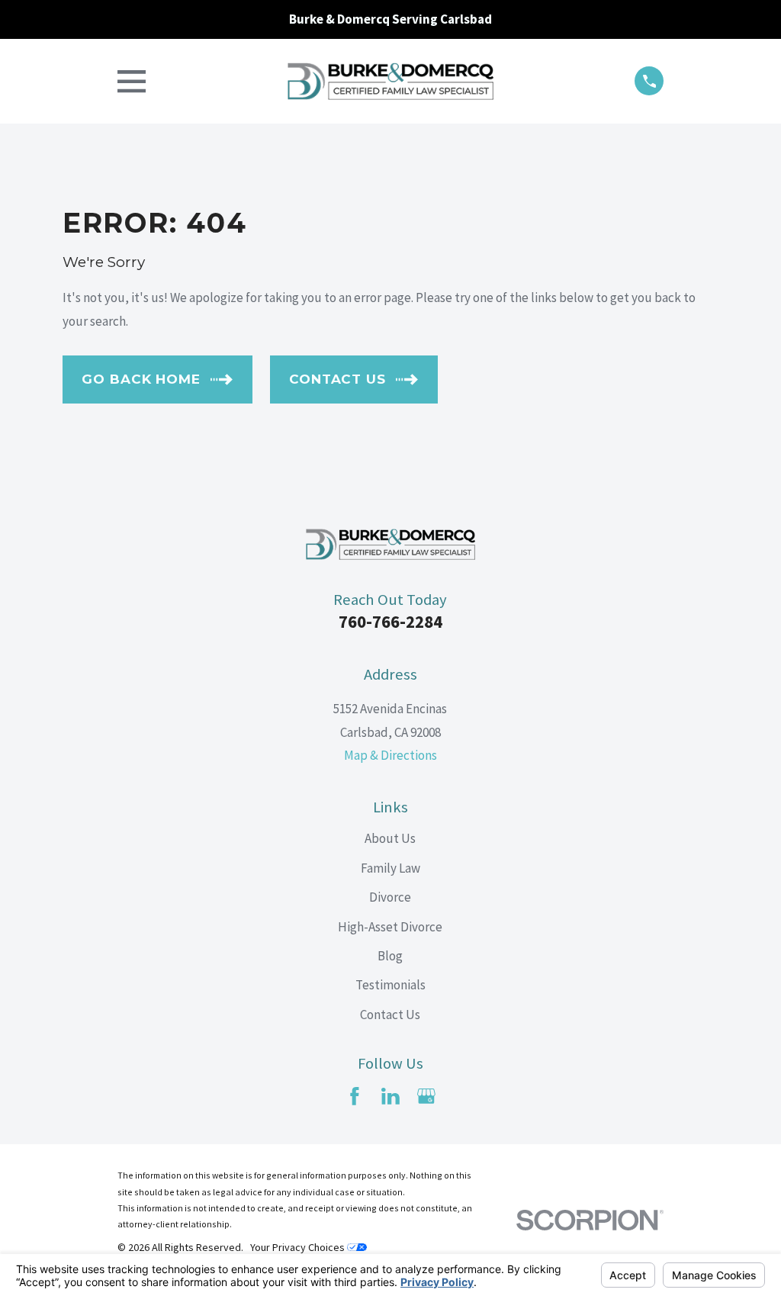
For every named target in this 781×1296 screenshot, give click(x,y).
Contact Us (390, 1014)
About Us (390, 838)
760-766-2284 (390, 621)
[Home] (390, 82)
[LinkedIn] (390, 1096)
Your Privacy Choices (298, 1247)
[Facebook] (355, 1096)
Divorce (390, 897)
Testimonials (390, 984)
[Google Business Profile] (426, 1096)
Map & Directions (390, 755)
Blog (390, 955)
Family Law (390, 868)
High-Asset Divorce (390, 926)
